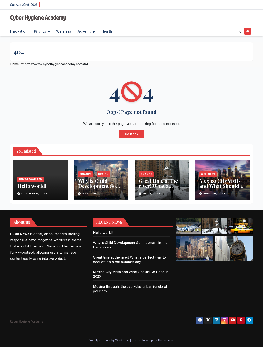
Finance (41, 31)
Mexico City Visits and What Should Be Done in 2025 (220, 185)
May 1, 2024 (91, 193)
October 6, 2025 (34, 193)
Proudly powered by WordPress (109, 340)
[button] (239, 31)
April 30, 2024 (214, 193)
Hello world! (31, 186)
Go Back (131, 134)
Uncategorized (30, 179)
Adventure (86, 31)
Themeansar (166, 340)
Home (14, 64)
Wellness (63, 31)
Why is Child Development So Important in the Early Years (97, 188)
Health (107, 31)
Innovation (18, 31)
